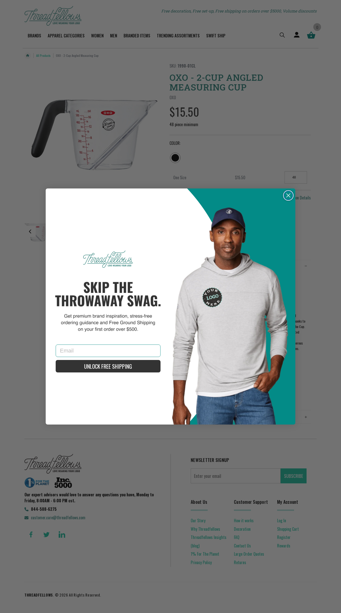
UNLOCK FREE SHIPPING (108, 366)
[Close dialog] (288, 195)
